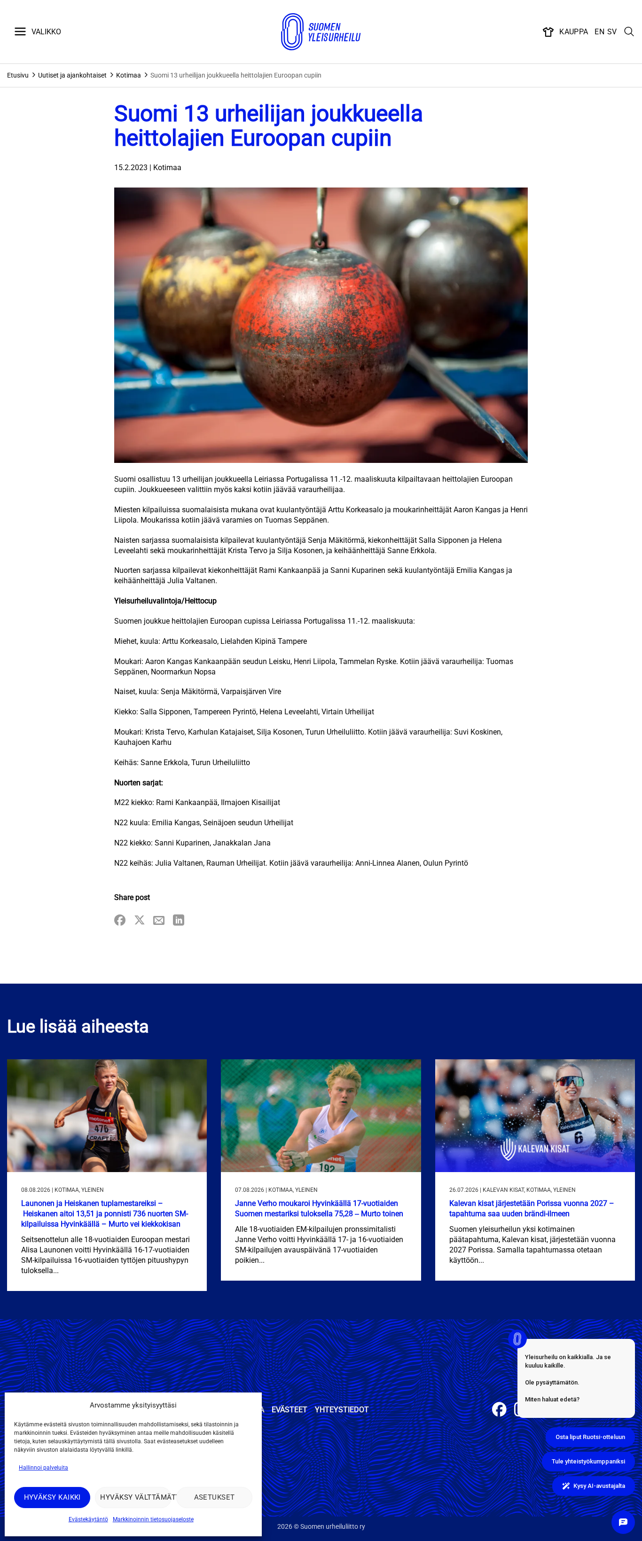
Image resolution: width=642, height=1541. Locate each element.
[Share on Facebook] (119, 921)
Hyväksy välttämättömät (135, 1497)
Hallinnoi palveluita (43, 1467)
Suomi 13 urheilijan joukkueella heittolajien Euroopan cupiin (235, 75)
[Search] (629, 32)
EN (599, 31)
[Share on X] (139, 921)
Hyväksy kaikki (52, 1497)
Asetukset (214, 1497)
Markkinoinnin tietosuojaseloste (153, 1519)
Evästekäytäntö (88, 1519)
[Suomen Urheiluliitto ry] (321, 32)
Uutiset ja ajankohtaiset (72, 75)
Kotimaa (128, 75)
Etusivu (18, 75)
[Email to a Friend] (158, 921)
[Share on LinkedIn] (178, 921)
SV (612, 31)
